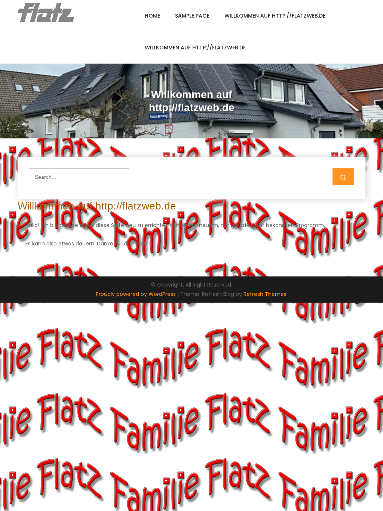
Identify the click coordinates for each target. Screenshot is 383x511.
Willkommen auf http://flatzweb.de (274, 15)
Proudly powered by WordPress (136, 294)
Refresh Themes (265, 294)
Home (152, 15)
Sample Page (192, 15)
